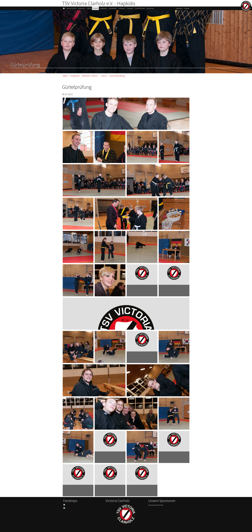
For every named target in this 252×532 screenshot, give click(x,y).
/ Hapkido (74, 75)
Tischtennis (121, 8)
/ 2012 (104, 75)
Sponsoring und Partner (155, 505)
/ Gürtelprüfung (117, 75)
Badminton (81, 8)
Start (65, 75)
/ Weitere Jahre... (90, 75)
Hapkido (95, 8)
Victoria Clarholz (71, 8)
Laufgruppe (103, 8)
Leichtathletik (112, 8)
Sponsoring (150, 8)
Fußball (89, 8)
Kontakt (186, 8)
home (64, 8)
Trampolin (130, 8)
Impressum (179, 8)
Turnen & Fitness (140, 8)
